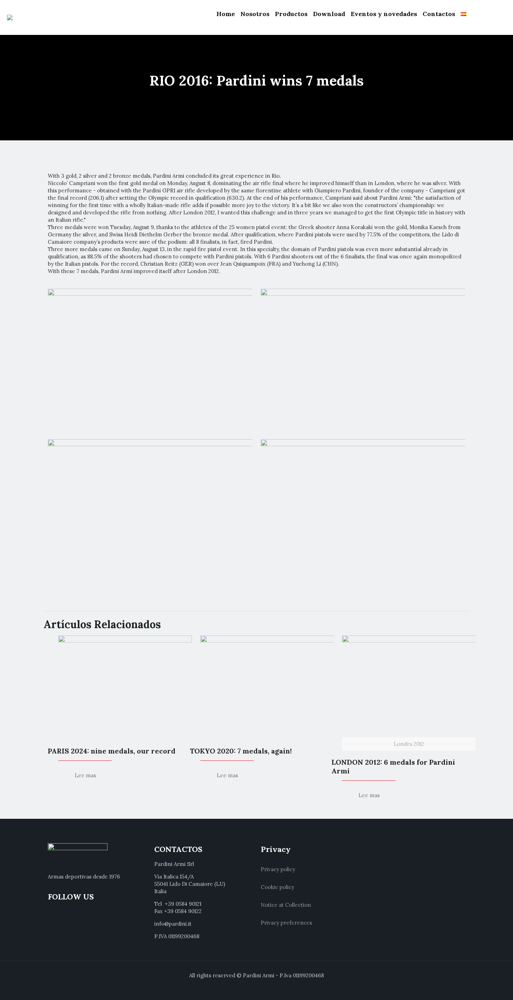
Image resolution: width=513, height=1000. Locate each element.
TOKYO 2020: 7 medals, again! (241, 751)
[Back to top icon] (479, 985)
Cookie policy (277, 887)
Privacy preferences (286, 922)
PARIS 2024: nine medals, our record (112, 751)
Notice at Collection (286, 905)
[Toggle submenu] (255, 31)
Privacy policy (278, 869)
